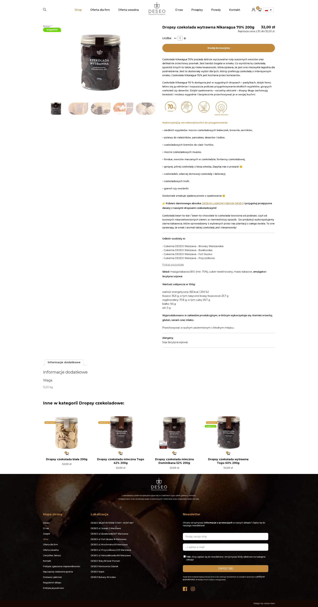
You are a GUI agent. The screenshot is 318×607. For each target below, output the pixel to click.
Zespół (46, 534)
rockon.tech (269, 603)
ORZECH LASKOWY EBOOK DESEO (222, 203)
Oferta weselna (128, 9)
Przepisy (197, 9)
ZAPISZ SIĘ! (225, 568)
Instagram (193, 588)
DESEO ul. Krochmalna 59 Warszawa (109, 544)
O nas (179, 9)
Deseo (46, 523)
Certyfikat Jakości (52, 555)
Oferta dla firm (100, 9)
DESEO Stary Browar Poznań (105, 561)
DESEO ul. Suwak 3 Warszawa (106, 528)
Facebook (185, 588)
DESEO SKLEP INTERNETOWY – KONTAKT (112, 523)
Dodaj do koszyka (219, 48)
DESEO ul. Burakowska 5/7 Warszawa (109, 534)
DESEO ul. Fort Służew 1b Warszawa (108, 539)
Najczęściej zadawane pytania (58, 571)
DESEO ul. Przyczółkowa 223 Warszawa (111, 550)
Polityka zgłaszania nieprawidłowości (61, 566)
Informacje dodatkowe (64, 362)
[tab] (64, 362)
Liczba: (167, 38)
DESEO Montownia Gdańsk (104, 566)
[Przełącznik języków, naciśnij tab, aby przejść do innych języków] (268, 10)
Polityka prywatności (53, 588)
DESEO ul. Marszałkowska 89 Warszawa (111, 555)
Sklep (78, 9)
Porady (216, 9)
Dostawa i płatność (52, 577)
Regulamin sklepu (52, 582)
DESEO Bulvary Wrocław (103, 577)
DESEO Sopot (97, 571)
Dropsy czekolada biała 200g (66, 459)
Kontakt (234, 9)
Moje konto (253, 8)
